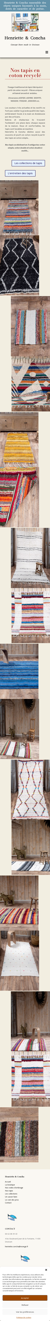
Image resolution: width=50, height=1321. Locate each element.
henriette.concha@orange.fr (16, 1246)
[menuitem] (47, 52)
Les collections (11, 1194)
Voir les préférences (25, 1312)
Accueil (8, 1181)
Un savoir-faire (11, 1197)
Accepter (25, 1298)
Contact (8, 1202)
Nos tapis (9, 1190)
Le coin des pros (12, 1200)
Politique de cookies (23, 1317)
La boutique (10, 1185)
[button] (46, 1270)
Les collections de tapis (28, 163)
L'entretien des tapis (20, 173)
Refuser (25, 1305)
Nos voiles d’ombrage (14, 1187)
